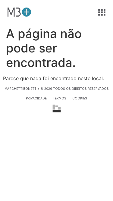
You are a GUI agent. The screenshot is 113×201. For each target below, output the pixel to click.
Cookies (79, 98)
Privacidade (36, 98)
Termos (59, 98)
